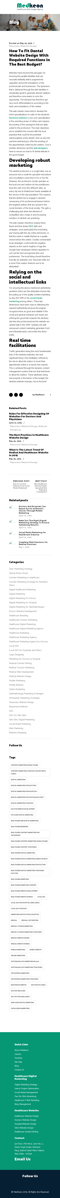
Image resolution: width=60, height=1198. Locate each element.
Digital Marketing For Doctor (22, 598)
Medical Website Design (20, 676)
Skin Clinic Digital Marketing (22, 720)
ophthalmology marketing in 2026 (25, 961)
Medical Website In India (20, 944)
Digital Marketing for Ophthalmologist (26, 607)
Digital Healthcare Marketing (22, 590)
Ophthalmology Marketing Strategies (26, 694)
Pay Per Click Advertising (25, 1096)
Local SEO (14, 646)
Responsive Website (18, 707)
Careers (18, 1054)
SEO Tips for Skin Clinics (20, 997)
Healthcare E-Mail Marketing (27, 1100)
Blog (17, 1066)
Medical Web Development (21, 672)
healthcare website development (24, 891)
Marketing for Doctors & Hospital (24, 659)
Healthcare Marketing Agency (23, 637)
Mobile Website (16, 685)
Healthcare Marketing (19, 633)
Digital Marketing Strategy (22, 803)
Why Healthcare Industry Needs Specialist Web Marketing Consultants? (40, 486)
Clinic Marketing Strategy (20, 569)
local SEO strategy (19, 908)
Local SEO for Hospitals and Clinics (25, 650)
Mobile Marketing (17, 681)
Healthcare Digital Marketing (22, 624)
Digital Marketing (17, 594)
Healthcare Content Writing (26, 1132)
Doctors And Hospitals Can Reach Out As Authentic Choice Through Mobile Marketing (32, 510)
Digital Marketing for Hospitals (24, 791)
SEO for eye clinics (38, 985)
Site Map (18, 1062)
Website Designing (17, 733)
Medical (14, 920)
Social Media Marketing (20, 724)
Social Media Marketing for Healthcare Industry (32, 533)
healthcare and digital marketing (25, 821)
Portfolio (18, 1058)
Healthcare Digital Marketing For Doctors (28, 865)
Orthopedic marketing (20, 973)
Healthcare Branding (18, 616)
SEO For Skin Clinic (18, 715)
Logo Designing (16, 655)
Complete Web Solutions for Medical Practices (33, 543)
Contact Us (19, 1070)
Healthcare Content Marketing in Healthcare (29, 841)
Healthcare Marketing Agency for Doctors (28, 642)
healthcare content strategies (24, 847)
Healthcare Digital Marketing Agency (26, 629)
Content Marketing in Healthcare (24, 577)
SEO (11, 711)
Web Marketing (16, 728)
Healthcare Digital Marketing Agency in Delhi (29, 859)
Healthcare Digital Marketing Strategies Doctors (27, 872)
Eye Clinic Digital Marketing (22, 815)
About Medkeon (22, 1050)
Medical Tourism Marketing (21, 668)
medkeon (40, 394)
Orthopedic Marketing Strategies (24, 698)
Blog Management (23, 1104)
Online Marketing (17, 689)
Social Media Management (26, 1092)
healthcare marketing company (23, 885)
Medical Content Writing (20, 663)
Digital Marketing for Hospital (22, 603)
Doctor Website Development (23, 611)
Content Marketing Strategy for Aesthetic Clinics (28, 583)
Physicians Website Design (23, 46)
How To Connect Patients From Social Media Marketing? (21, 484)
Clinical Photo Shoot (18, 573)
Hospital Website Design (25, 1124)
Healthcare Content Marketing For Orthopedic (25, 834)
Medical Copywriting (29, 920)
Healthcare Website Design (27, 1116)
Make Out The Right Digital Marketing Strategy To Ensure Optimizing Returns (34, 523)
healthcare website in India (22, 897)
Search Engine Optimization (27, 1088)
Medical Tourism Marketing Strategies (26, 932)
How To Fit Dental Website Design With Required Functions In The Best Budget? (29, 58)
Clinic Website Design (24, 1128)
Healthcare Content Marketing (23, 620)
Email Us (23, 1159)
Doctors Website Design (25, 1120)
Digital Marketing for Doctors (23, 785)
